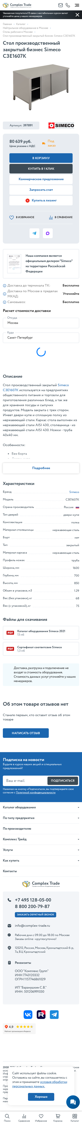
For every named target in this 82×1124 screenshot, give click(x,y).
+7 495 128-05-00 (33, 900)
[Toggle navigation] (77, 4)
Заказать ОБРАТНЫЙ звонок (35, 914)
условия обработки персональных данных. (39, 1084)
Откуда (12, 318)
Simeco (74, 492)
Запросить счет (41, 189)
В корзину (41, 158)
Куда (10, 332)
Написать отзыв (26, 733)
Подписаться (63, 781)
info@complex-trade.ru (32, 925)
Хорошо (41, 1096)
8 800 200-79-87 (32, 906)
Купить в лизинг (44, 200)
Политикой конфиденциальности (36, 792)
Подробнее (41, 468)
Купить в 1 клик (41, 169)
